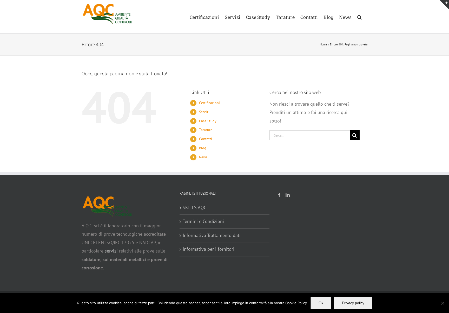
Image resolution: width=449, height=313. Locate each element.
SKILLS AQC (194, 207)
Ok (321, 303)
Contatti (205, 139)
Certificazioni (209, 102)
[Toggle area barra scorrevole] (444, 4)
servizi (110, 251)
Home (323, 44)
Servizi (204, 112)
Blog (202, 148)
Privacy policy (353, 303)
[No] (442, 303)
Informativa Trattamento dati (212, 235)
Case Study (207, 121)
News (203, 157)
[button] (359, 16)
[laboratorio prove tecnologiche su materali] (108, 199)
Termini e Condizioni (203, 221)
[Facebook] (279, 195)
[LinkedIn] (288, 195)
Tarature (205, 129)
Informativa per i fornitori (208, 249)
